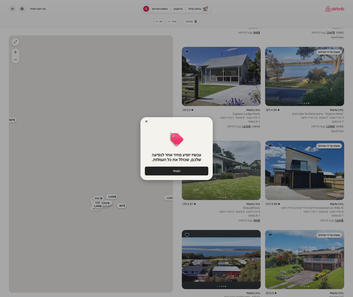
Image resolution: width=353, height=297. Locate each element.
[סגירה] (146, 121)
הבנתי (176, 171)
